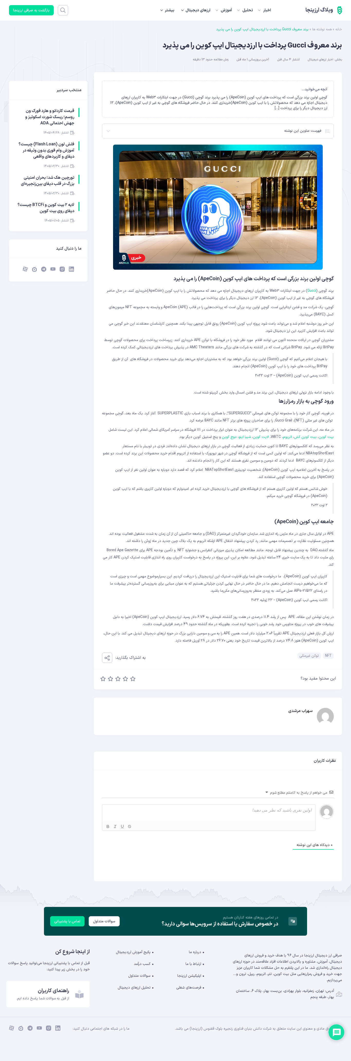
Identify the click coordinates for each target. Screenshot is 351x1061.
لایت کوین (261, 437)
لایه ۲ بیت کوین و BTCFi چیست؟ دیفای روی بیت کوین (45, 208)
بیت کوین (326, 437)
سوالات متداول (104, 921)
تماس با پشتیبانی (67, 921)
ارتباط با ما (193, 964)
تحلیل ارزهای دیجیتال (134, 987)
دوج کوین (229, 437)
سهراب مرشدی (300, 711)
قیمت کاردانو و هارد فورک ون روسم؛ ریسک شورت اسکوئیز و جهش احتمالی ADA (49, 117)
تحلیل (247, 10)
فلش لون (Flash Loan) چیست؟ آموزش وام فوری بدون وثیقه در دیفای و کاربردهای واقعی (46, 150)
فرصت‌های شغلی (188, 987)
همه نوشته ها (322, 29)
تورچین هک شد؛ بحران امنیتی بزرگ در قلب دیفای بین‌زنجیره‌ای (47, 181)
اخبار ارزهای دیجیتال (320, 59)
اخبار (267, 10)
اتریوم (287, 437)
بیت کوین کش (305, 437)
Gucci (311, 291)
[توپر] (108, 826)
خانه (338, 29)
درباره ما (195, 952)
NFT (328, 656)
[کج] (115, 826)
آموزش (226, 10)
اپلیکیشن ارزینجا (189, 976)
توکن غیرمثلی (309, 656)
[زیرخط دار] (122, 826)
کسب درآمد (142, 964)
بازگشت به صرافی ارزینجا (31, 10)
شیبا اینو (245, 437)
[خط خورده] (129, 826)
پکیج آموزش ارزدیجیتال (133, 952)
